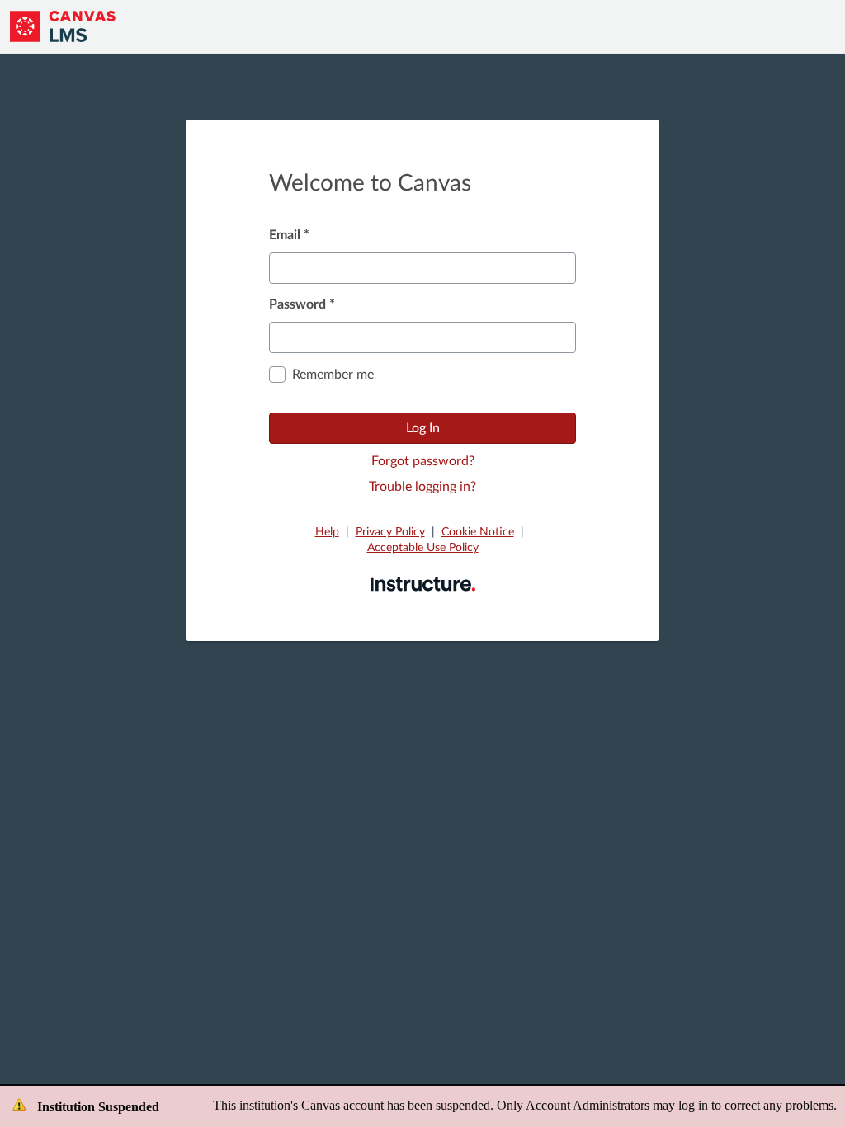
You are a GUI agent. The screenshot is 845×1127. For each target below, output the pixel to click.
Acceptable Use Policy (423, 548)
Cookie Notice (477, 532)
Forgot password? (422, 461)
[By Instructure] (423, 583)
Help (327, 532)
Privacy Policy (390, 532)
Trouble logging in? (422, 486)
